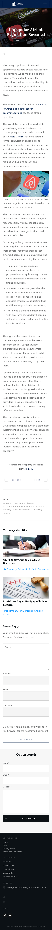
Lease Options (9, 869)
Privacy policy (9, 848)
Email (7, 689)
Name (7, 673)
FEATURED (18, 41)
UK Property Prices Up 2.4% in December (21, 561)
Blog (5, 845)
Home (5, 842)
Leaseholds (8, 873)
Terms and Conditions (12, 851)
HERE (29, 468)
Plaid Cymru (16, 136)
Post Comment (26, 739)
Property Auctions (11, 877)
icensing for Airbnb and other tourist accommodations (25, 108)
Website (7, 705)
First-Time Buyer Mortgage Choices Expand (25, 602)
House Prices (8, 865)
